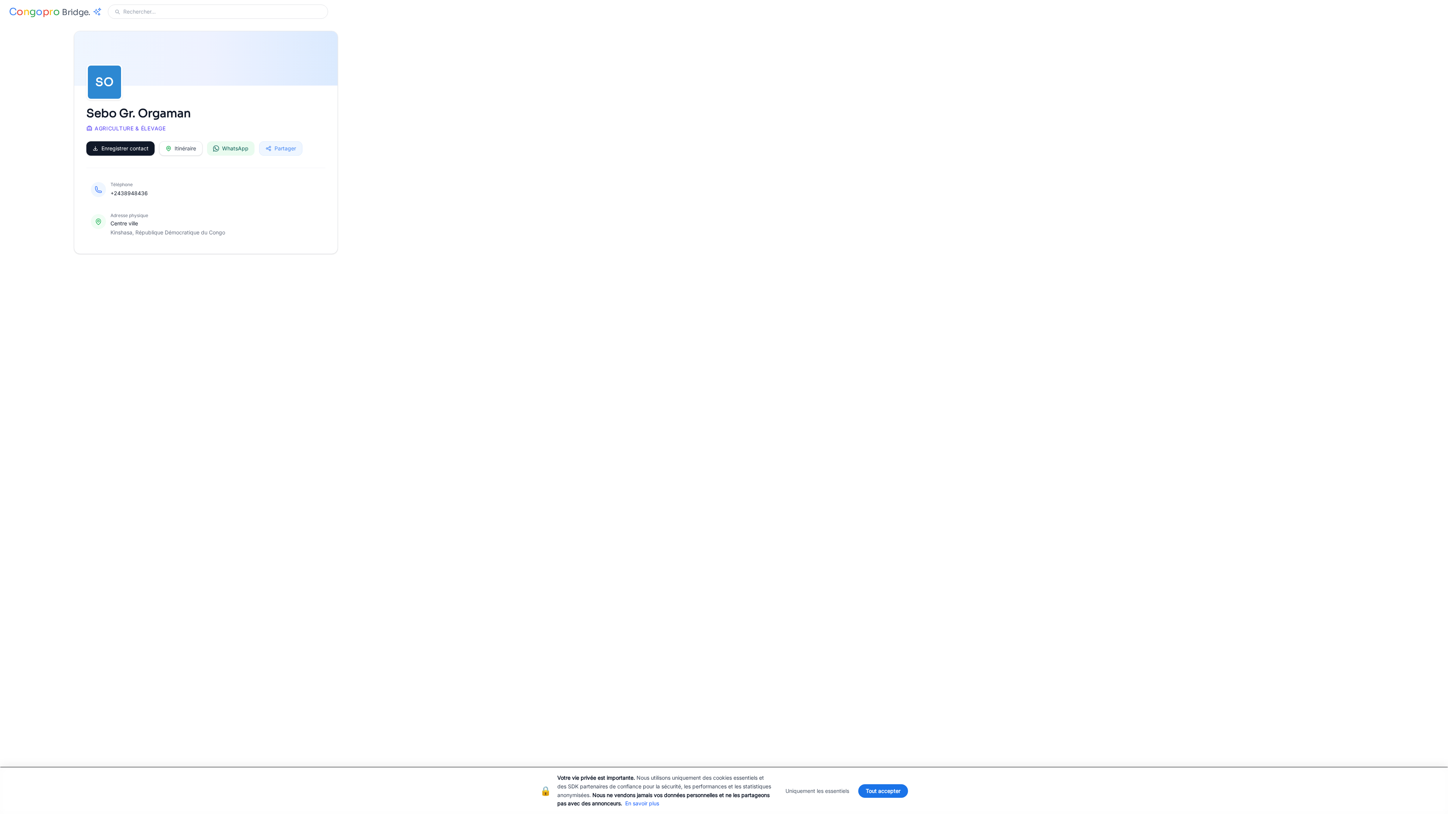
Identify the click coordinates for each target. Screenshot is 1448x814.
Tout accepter (883, 791)
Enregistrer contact (125, 148)
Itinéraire (185, 148)
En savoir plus (642, 803)
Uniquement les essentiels (817, 791)
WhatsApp (235, 148)
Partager (285, 148)
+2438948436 (129, 193)
